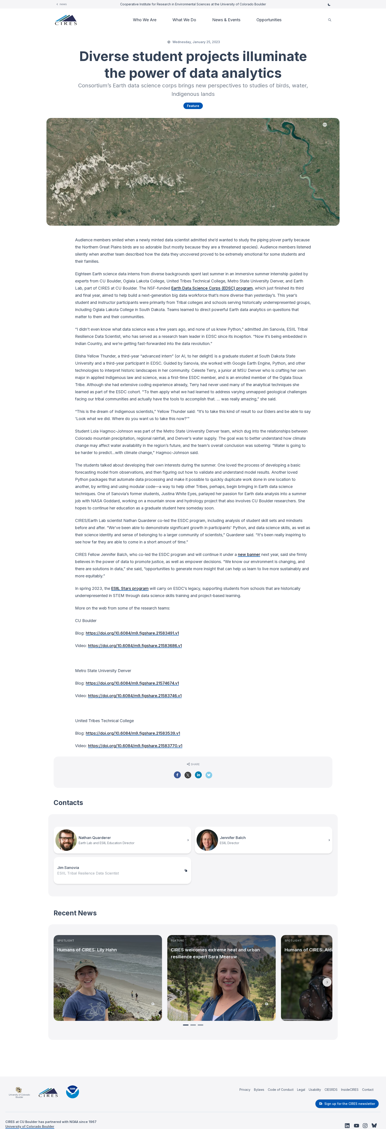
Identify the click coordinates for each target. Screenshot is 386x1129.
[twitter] (188, 776)
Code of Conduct (281, 1089)
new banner (249, 554)
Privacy (244, 1089)
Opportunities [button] (268, 19)
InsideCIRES (350, 1089)
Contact (367, 1089)
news (63, 4)
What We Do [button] (184, 19)
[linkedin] (198, 774)
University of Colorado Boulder (29, 1126)
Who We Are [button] (144, 19)
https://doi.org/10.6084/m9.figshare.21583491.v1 (132, 633)
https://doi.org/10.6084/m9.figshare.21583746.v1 (135, 695)
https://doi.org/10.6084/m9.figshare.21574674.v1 (132, 683)
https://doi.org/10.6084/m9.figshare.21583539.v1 (133, 733)
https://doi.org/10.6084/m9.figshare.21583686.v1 (135, 645)
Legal (301, 1089)
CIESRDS (331, 1089)
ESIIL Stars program (130, 588)
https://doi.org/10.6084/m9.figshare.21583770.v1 (135, 745)
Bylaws (259, 1089)
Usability (315, 1089)
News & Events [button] (226, 19)
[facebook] (177, 774)
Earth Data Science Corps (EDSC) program (212, 288)
